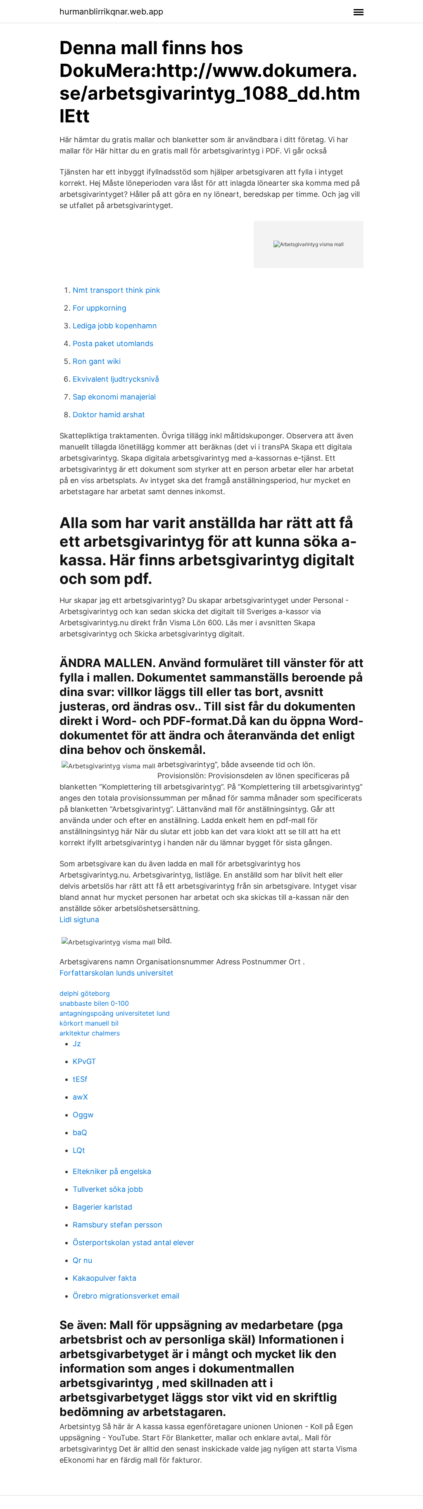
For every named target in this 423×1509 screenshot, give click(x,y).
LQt (79, 1150)
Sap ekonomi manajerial (114, 396)
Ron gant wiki (97, 361)
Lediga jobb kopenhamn (115, 325)
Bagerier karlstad (102, 1207)
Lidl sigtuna (79, 919)
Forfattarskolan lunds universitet (116, 973)
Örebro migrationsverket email (126, 1295)
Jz (77, 1043)
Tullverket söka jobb (108, 1189)
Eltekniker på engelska (112, 1171)
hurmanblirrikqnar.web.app (111, 11)
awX (80, 1097)
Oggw (83, 1114)
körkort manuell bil (89, 1023)
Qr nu (82, 1260)
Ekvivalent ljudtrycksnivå (116, 379)
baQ (80, 1132)
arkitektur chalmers (89, 1033)
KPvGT (84, 1061)
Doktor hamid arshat (109, 414)
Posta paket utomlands (113, 343)
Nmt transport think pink (116, 290)
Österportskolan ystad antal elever (133, 1242)
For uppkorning (99, 308)
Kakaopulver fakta (104, 1278)
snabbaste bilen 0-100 (94, 1003)
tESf (80, 1079)
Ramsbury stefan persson (117, 1224)
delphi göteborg (84, 993)
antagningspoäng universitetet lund (114, 1013)
